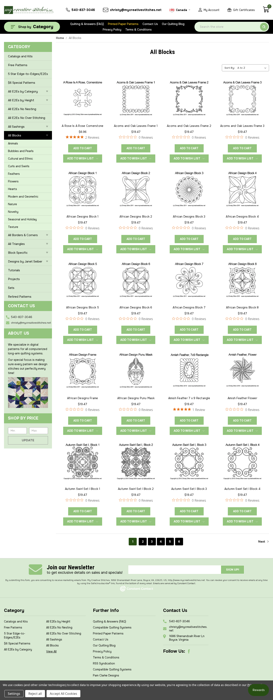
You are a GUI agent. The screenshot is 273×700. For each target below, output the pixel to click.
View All (51, 651)
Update (28, 440)
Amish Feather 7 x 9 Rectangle (189, 398)
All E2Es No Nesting (22, 109)
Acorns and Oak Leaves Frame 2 (189, 126)
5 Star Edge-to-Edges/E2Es (28, 74)
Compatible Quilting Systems (112, 627)
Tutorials (14, 270)
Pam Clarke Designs (106, 675)
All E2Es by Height (21, 100)
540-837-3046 (21, 317)
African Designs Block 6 (136, 307)
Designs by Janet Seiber (25, 261)
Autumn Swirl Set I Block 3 (189, 489)
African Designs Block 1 (83, 216)
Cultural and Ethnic (20, 158)
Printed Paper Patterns (123, 24)
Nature (12, 204)
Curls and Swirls (18, 166)
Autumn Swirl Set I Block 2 (136, 489)
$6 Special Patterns (21, 83)
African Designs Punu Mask (135, 398)
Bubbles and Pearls (21, 151)
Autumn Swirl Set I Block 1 (82, 489)
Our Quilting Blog (173, 24)
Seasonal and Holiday (22, 219)
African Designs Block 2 (136, 216)
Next (262, 542)
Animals (13, 143)
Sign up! (232, 569)
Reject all (35, 693)
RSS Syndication (104, 663)
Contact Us (150, 24)
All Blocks (14, 135)
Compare (81, 102)
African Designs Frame (82, 398)
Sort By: (229, 68)
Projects (14, 279)
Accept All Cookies (63, 693)
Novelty (13, 212)
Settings (14, 693)
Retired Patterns (19, 297)
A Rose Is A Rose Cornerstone (82, 126)
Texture (13, 227)
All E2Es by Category (23, 91)
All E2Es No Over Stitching (26, 118)
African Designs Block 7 (189, 307)
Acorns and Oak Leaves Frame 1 (136, 126)
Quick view (82, 93)
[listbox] (253, 68)
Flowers (13, 181)
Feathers (14, 174)
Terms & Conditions (138, 29)
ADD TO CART (82, 148)
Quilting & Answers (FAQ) (87, 24)
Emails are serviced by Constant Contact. (174, 583)
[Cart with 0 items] (266, 11)
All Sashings (16, 127)
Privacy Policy (112, 29)
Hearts (12, 189)
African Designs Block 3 (189, 216)
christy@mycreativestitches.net (31, 322)
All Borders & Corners (23, 235)
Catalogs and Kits (20, 56)
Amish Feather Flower (242, 398)
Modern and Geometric (23, 196)
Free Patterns (17, 65)
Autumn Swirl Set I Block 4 (242, 489)
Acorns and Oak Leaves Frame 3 (242, 126)
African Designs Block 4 (242, 216)
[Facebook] (189, 651)
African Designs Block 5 (82, 307)
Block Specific (18, 253)
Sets (11, 288)
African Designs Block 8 (242, 307)
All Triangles (16, 244)
